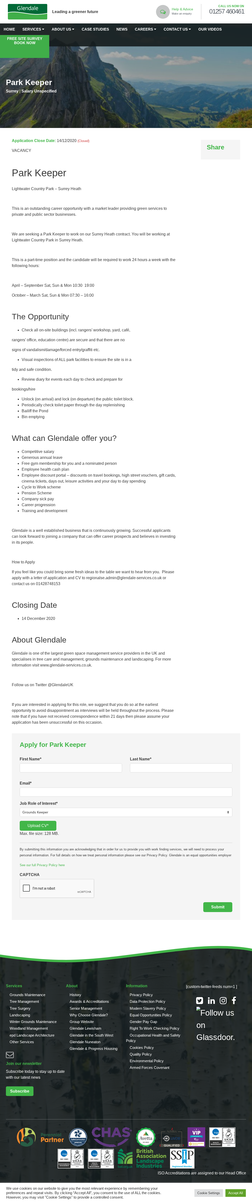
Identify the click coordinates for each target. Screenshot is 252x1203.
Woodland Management (29, 1028)
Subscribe (19, 1091)
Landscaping (20, 1015)
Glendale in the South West (91, 1035)
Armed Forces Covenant (149, 1067)
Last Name (140, 759)
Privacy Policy (141, 995)
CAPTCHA (30, 875)
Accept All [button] (235, 1193)
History (75, 995)
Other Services (22, 1042)
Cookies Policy (142, 1047)
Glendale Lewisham (85, 1028)
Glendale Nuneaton (85, 1042)
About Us (62, 29)
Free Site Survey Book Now (24, 40)
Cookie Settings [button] (208, 1193)
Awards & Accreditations (89, 1001)
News (121, 29)
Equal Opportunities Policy (151, 1015)
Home (9, 29)
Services (32, 29)
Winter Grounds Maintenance (33, 1022)
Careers (144, 29)
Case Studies (95, 29)
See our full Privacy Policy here (42, 865)
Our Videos (210, 29)
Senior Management (86, 1008)
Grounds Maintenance (27, 995)
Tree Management (24, 1001)
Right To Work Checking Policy (154, 1028)
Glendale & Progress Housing (93, 1048)
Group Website (82, 1022)
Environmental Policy (147, 1061)
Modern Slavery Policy (148, 1008)
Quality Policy (141, 1054)
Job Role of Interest (39, 803)
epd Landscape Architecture (32, 1035)
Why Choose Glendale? (89, 1015)
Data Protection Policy (147, 1001)
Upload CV (38, 826)
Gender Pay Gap (143, 1022)
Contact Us (176, 29)
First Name (30, 759)
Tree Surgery (20, 1008)
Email (26, 783)
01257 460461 (226, 11)
